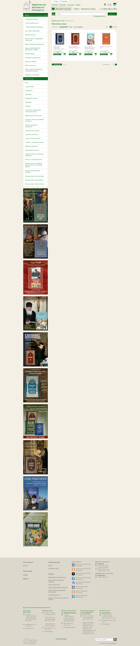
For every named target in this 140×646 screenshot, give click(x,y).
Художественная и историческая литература (34, 154)
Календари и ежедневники (32, 57)
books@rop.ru (101, 575)
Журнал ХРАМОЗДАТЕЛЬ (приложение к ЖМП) (32, 49)
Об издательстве (28, 562)
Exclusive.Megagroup (112, 643)
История (25, 565)
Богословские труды (54, 584)
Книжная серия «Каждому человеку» (32, 171)
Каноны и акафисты (31, 61)
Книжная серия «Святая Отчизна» (35, 184)
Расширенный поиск (99, 16)
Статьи (25, 575)
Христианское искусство (32, 150)
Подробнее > (57, 54)
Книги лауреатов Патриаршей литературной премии (33, 70)
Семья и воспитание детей (32, 138)
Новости (25, 578)
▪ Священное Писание (31, 19)
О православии (29, 86)
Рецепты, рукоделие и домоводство (31, 125)
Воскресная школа (30, 34)
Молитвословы (29, 78)
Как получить (71, 4)
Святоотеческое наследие (32, 130)
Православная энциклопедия (33, 115)
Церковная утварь (88, 9)
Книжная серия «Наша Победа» (34, 180)
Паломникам (28, 90)
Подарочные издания (31, 98)
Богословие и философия (32, 31)
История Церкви (30, 53)
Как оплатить (63, 4)
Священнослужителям (31, 134)
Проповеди (28, 102)
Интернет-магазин (63, 9)
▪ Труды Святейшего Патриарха (34, 27)
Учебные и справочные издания (34, 142)
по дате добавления (78, 26)
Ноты (26, 82)
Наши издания (27, 571)
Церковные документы (31, 146)
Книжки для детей (30, 65)
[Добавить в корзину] (64, 54)
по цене (70, 26)
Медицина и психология (32, 75)
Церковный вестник (54, 595)
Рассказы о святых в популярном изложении (34, 120)
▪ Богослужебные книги (32, 23)
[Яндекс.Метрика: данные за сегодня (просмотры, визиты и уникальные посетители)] (61, 639)
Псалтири (28, 106)
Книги (76, 9)
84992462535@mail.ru (70, 612)
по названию (62, 26)
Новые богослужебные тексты (57, 577)
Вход (57, 1)
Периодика (28, 94)
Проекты (51, 574)
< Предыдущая (56, 64)
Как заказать (55, 4)
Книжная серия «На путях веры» (34, 176)
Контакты (78, 4)
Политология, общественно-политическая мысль (33, 110)
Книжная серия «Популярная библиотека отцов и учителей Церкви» (33, 165)
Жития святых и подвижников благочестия (34, 39)
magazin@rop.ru (106, 612)
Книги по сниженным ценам (33, 159)
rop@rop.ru (101, 563)
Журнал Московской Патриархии (34, 44)
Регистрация (64, 1)
